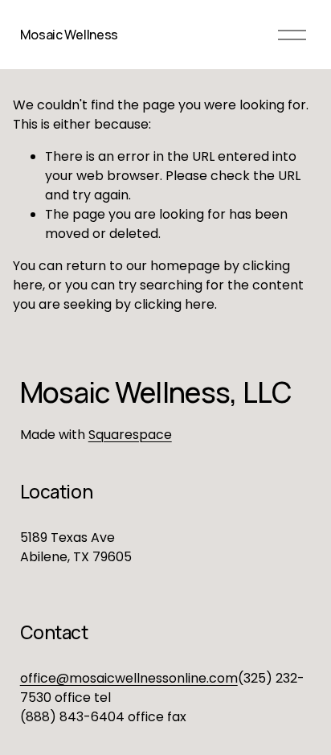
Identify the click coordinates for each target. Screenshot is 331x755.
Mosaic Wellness (69, 34)
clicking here (174, 304)
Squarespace (130, 434)
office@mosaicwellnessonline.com (129, 678)
